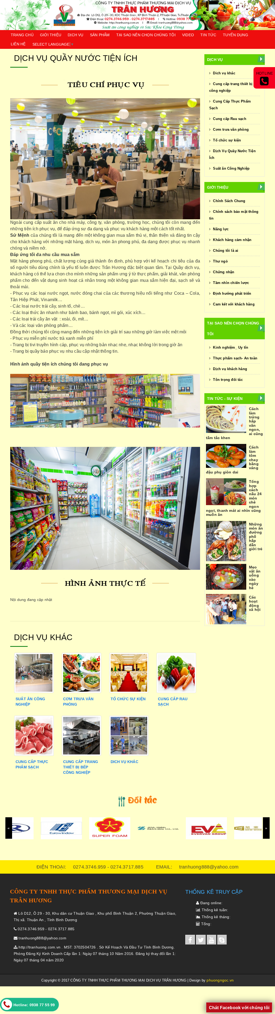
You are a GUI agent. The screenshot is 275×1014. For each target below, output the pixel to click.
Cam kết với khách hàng (233, 304)
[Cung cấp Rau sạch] (176, 672)
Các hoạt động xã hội (254, 603)
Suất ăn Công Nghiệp (230, 168)
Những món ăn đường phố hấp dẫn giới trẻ (256, 536)
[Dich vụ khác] (129, 735)
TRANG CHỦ (22, 35)
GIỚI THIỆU (50, 35)
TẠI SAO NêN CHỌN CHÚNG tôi (146, 35)
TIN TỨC (208, 35)
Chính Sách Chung (228, 201)
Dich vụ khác (124, 762)
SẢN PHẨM (100, 35)
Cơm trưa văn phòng (230, 129)
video (188, 35)
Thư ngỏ (220, 261)
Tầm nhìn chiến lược (230, 283)
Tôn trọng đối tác (227, 380)
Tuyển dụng (235, 35)
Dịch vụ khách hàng (229, 369)
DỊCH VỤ (75, 35)
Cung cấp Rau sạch (229, 119)
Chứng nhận (223, 272)
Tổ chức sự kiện (128, 699)
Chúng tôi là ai (225, 251)
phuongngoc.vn (220, 980)
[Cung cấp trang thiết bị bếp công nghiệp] (81, 735)
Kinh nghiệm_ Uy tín (230, 347)
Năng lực (220, 229)
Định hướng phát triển (231, 293)
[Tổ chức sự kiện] (129, 672)
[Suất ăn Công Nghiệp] (34, 672)
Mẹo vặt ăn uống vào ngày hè (254, 577)
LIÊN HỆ (18, 44)
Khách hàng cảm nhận (231, 240)
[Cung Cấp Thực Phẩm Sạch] (34, 735)
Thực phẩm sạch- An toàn (234, 358)
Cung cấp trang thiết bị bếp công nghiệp (80, 767)
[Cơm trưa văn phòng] (81, 672)
